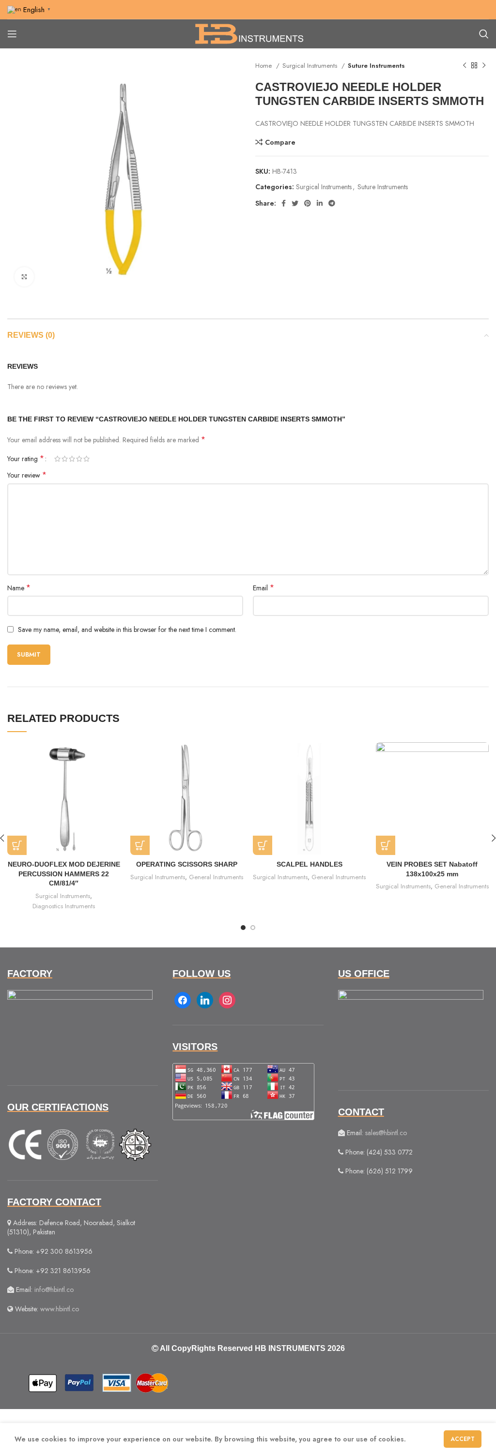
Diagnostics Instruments (63, 906)
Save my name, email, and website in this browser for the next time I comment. (127, 629)
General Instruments (216, 877)
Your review (26, 475)
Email (263, 588)
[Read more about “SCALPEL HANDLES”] (262, 845)
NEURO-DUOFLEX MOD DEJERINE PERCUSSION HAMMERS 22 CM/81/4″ (64, 873)
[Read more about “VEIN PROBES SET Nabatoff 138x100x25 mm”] (385, 845)
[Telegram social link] (332, 203)
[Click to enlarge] (24, 276)
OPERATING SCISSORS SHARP (186, 864)
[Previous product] (464, 66)
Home (264, 65)
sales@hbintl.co (386, 1133)
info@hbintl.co (54, 1289)
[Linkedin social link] (320, 203)
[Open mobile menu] (12, 34)
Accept (462, 1439)
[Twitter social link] (295, 203)
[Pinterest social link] (307, 203)
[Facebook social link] (284, 203)
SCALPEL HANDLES (309, 864)
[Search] (484, 34)
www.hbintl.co (59, 1309)
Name (19, 588)
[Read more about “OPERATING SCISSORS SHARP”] (140, 845)
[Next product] (484, 66)
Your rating (25, 459)
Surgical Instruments (310, 65)
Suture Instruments (376, 65)
